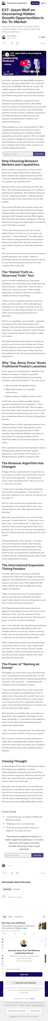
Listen (43, 37)
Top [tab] (4, 917)
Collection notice (38, 1005)
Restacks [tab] (16, 889)
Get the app (35, 1011)
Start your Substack (18, 1011)
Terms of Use (34, 988)
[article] (24, 928)
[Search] (44, 917)
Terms (28, 1005)
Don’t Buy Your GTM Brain (14, 923)
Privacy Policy (23, 992)
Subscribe (35, 3)
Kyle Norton (11, 36)
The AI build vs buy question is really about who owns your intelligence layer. (18, 927)
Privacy (22, 1005)
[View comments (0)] (12, 43)
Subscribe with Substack (25, 983)
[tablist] (11, 889)
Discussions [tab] (19, 917)
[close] (41, 941)
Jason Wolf (28, 80)
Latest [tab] (10, 917)
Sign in (43, 3)
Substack (13, 1016)
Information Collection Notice (28, 990)
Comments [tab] (7, 889)
